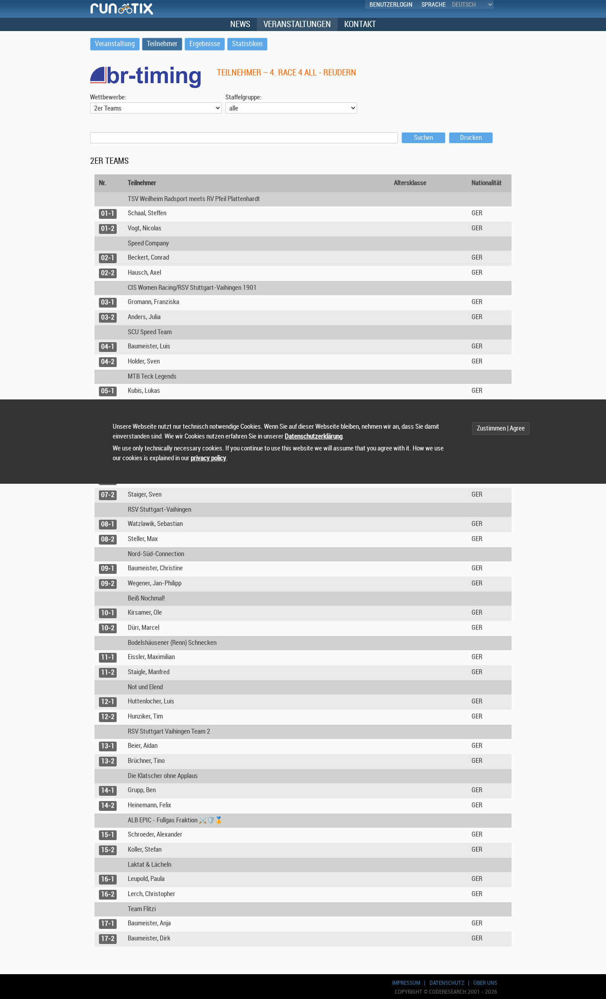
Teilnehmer (142, 183)
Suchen (423, 138)
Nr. (102, 183)
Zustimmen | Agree (501, 428)
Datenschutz (446, 982)
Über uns (485, 982)
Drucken (471, 138)
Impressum (406, 982)
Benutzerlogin (391, 4)
